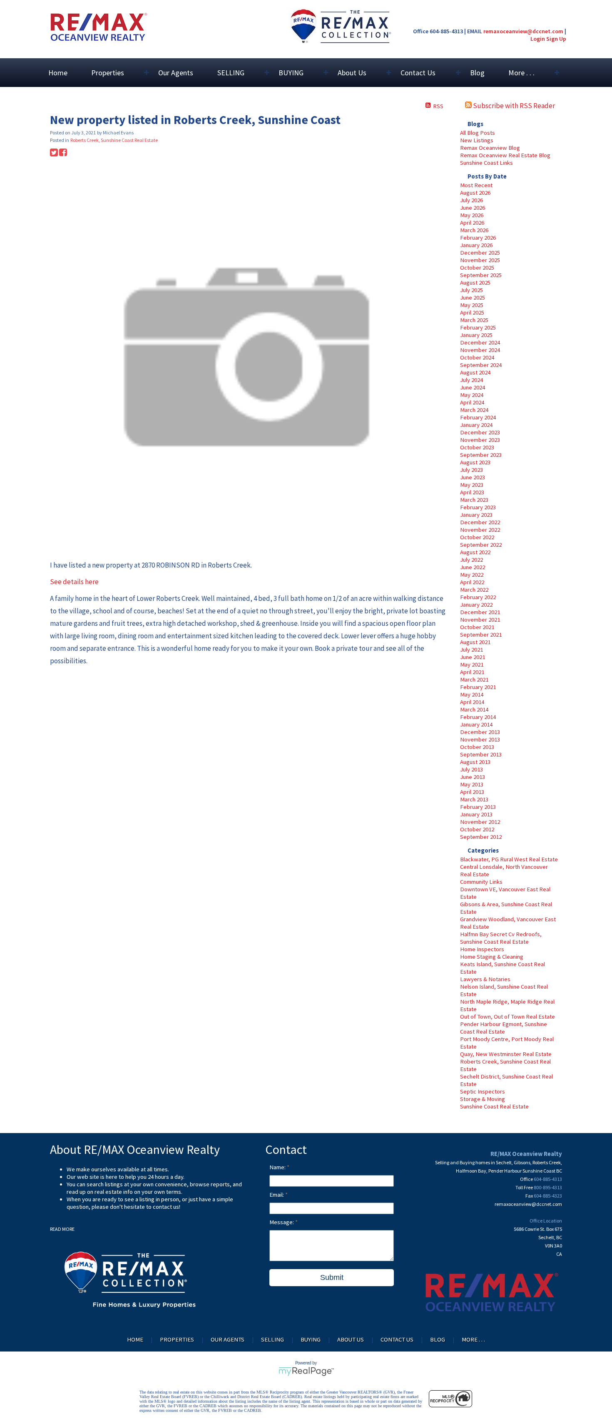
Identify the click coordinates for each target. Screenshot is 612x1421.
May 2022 (471, 574)
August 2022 (475, 552)
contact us (166, 1206)
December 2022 (480, 522)
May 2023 (471, 485)
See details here (74, 581)
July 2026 (471, 200)
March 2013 (474, 799)
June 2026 (472, 207)
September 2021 (481, 634)
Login (537, 38)
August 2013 (475, 762)
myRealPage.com (306, 1371)
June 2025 (472, 297)
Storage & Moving (482, 1099)
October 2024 (477, 357)
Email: (277, 1194)
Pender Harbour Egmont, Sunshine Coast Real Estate (503, 1027)
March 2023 (474, 499)
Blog (477, 72)
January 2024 (476, 425)
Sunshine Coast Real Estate (494, 1106)
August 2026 (475, 192)
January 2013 (476, 814)
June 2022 (472, 567)
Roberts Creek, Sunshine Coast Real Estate (114, 140)
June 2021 (472, 657)
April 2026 (472, 222)
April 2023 (472, 492)
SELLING (272, 1339)
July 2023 (471, 470)
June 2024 (472, 387)
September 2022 (481, 544)
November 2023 (480, 440)
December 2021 (480, 612)
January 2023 (476, 514)
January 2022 (476, 604)
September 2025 (481, 275)
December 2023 (480, 432)
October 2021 (477, 627)
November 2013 (480, 739)
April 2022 (472, 582)
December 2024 (480, 342)
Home (57, 72)
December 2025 (480, 252)
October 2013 (477, 747)
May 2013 (471, 784)
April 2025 (472, 312)
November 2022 (480, 529)
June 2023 (472, 477)
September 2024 (481, 365)
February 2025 (478, 327)
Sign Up (556, 38)
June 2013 (472, 777)
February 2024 (478, 417)
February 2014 (478, 717)
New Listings (476, 140)
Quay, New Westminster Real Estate (506, 1054)
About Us (350, 1339)
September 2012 (481, 837)
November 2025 (480, 260)
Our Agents (175, 72)
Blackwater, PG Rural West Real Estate (509, 859)
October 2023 (477, 447)
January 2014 (476, 724)
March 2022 (474, 589)
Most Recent (476, 185)
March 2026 (474, 230)
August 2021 (475, 642)
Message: (282, 1222)
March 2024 (474, 410)
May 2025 (471, 305)
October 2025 (477, 267)
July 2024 (471, 380)
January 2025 (476, 335)
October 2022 (477, 537)
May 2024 (471, 395)
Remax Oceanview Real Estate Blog (505, 155)
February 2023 (478, 507)
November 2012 (480, 822)
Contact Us (397, 1339)
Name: (278, 1167)
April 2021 (472, 672)
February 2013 (478, 807)
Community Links (481, 881)
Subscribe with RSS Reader (513, 105)
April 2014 (472, 702)
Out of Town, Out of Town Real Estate (507, 1016)
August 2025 (475, 282)
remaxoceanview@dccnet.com (523, 31)
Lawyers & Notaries (485, 979)
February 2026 (478, 237)
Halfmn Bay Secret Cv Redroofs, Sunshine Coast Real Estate (501, 937)
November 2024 (480, 350)
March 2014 (474, 709)
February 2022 (478, 597)
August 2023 (475, 462)
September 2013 (481, 754)
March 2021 (474, 679)
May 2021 (471, 664)
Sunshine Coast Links (486, 162)
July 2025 (471, 290)
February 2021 (478, 687)
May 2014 (471, 694)
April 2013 (472, 792)
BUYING (311, 1339)
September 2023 (481, 455)
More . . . (473, 1339)
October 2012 (477, 829)
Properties (177, 1339)
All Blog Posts (477, 132)
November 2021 (480, 619)
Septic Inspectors (482, 1091)
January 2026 (476, 245)
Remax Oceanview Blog (490, 147)
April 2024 (472, 402)
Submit (331, 1277)
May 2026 (471, 215)
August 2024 (475, 372)
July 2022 (471, 559)
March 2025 (474, 320)
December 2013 (480, 732)
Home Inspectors (482, 949)
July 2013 (471, 769)
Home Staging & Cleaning (491, 956)
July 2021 (471, 649)
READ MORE (62, 1229)
